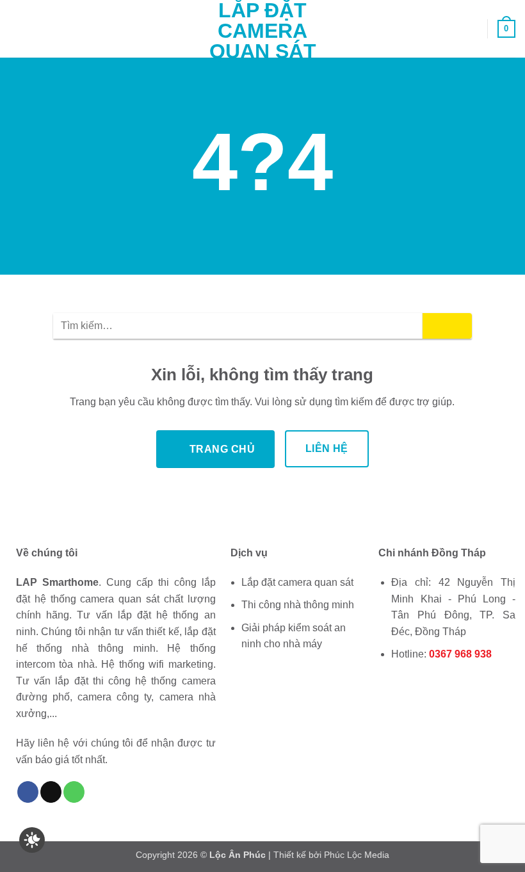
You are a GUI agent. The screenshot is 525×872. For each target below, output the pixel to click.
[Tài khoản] (471, 29)
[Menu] (17, 28)
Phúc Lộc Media (356, 855)
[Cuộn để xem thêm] (262, 245)
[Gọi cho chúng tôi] (74, 792)
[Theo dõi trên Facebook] (27, 792)
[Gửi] (447, 326)
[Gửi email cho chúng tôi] (50, 792)
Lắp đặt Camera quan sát (262, 30)
